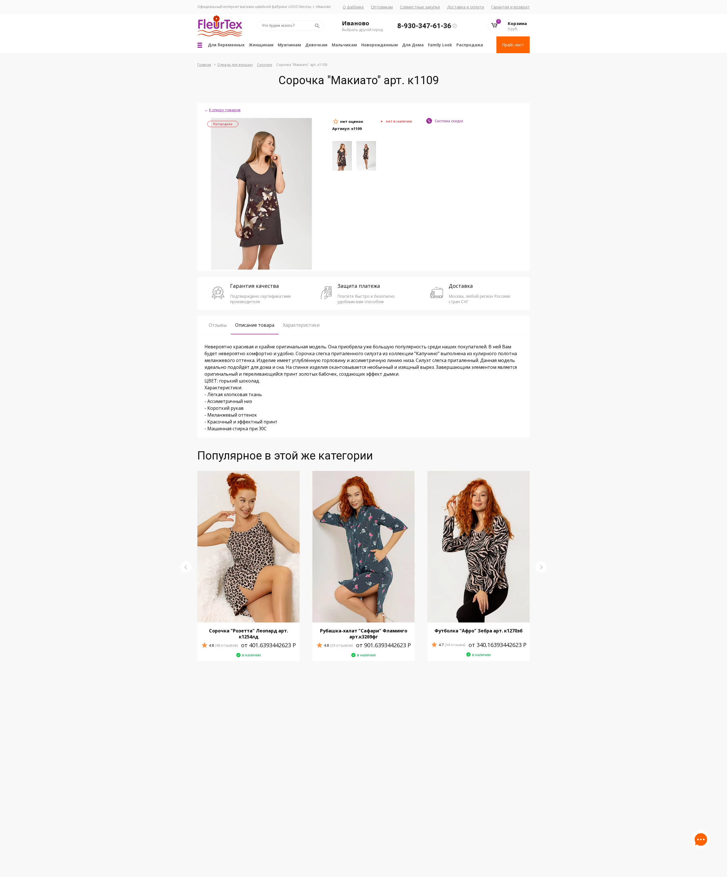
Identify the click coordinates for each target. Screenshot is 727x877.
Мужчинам (289, 44)
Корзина (517, 23)
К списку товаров (225, 109)
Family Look (440, 44)
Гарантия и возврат (510, 7)
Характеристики (301, 325)
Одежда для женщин (235, 64)
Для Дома (413, 44)
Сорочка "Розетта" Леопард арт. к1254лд (248, 634)
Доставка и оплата (465, 7)
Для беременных (226, 44)
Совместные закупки (420, 7)
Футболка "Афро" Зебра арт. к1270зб (478, 631)
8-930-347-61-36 (424, 26)
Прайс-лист (513, 44)
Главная (204, 64)
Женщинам (261, 44)
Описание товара (254, 325)
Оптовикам (382, 7)
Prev (186, 567)
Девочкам (316, 44)
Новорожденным (379, 44)
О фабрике (353, 7)
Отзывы (218, 325)
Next (541, 567)
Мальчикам (344, 44)
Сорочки (264, 64)
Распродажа (469, 44)
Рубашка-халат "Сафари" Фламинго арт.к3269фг (363, 634)
